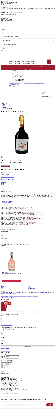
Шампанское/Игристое (8, 105)
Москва (10, 325)
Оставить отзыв (7, 202)
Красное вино (4, 285)
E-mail (2, 340)
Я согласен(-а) (49, 405)
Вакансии (7, 292)
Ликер (2, 288)
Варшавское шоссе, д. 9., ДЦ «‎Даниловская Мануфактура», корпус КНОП (26, 83)
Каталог (5, 103)
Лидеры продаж (31, 288)
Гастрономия (6, 40)
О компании (17, 292)
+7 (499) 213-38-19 (7, 328)
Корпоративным (43, 66)
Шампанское (3, 286)
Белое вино (30, 285)
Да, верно (15, 75)
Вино (3, 29)
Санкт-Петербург (5, 325)
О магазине (25, 69)
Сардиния (7, 174)
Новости (30, 69)
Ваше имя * (3, 354)
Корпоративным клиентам (27, 292)
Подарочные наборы (8, 48)
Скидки (37, 66)
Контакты (3, 292)
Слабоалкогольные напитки (10, 36)
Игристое (15, 66)
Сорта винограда (4, 296)
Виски (20, 66)
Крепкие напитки (7, 33)
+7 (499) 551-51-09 (13, 297)
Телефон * (3, 359)
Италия (2, 174)
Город (2, 360)
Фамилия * (3, 356)
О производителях (22, 296)
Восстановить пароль (6, 348)
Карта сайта (35, 296)
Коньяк (24, 66)
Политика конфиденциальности (40, 292)
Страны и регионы (13, 296)
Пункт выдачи (4, 361)
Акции (32, 66)
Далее (2, 372)
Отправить (3, 245)
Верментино (3, 182)
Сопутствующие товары (9, 44)
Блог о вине (29, 296)
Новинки (30, 289)
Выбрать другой (21, 75)
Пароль (2, 343)
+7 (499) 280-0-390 (5, 297)
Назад (2, 50)
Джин (29, 287)
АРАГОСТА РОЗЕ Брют (7, 272)
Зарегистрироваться (5, 351)
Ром (28, 66)
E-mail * (2, 357)
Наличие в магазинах (8, 201)
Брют (4, 107)
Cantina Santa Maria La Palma (7, 177)
